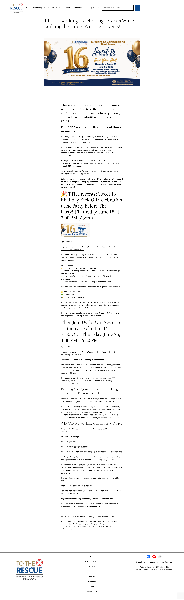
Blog (95, 517)
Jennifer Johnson (79, 524)
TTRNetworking (66, 529)
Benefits (90, 517)
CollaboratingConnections (74, 521)
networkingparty (101, 524)
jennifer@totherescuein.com (72, 506)
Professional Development (87, 526)
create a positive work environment (98, 521)
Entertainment (103, 517)
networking (90, 524)
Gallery (112, 517)
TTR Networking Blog (105, 526)
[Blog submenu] (63, 7)
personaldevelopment (69, 526)
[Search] (137, 8)
